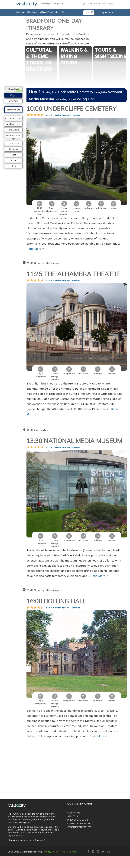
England (33, 12)
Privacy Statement (77, 820)
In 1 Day (62, 12)
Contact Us (73, 812)
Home (20, 12)
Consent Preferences (79, 827)
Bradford (47, 12)
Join (103, 3)
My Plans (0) (107, 12)
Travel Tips (93, 3)
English (58, 3)
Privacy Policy (51, 851)
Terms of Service (69, 851)
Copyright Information (80, 823)
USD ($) (45, 3)
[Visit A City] (17, 805)
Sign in (110, 3)
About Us (72, 816)
